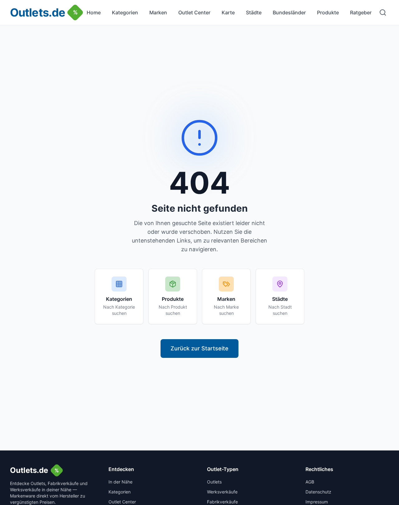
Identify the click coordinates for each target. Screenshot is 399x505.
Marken (158, 12)
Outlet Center (194, 12)
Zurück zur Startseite (199, 348)
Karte (228, 12)
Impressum (316, 501)
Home (94, 12)
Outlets (214, 481)
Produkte (328, 12)
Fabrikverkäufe (222, 501)
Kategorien (125, 12)
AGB (309, 481)
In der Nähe (120, 481)
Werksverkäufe (222, 491)
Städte (254, 12)
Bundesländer (289, 12)
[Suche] (383, 12)
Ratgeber (361, 12)
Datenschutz (318, 491)
